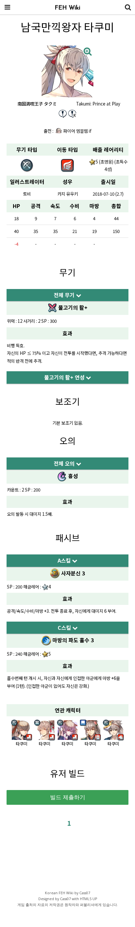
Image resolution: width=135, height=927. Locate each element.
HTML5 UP (88, 899)
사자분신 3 (72, 573)
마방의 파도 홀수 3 (72, 640)
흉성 (72, 476)
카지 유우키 (67, 194)
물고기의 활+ (72, 307)
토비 (27, 194)
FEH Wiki (67, 8)
